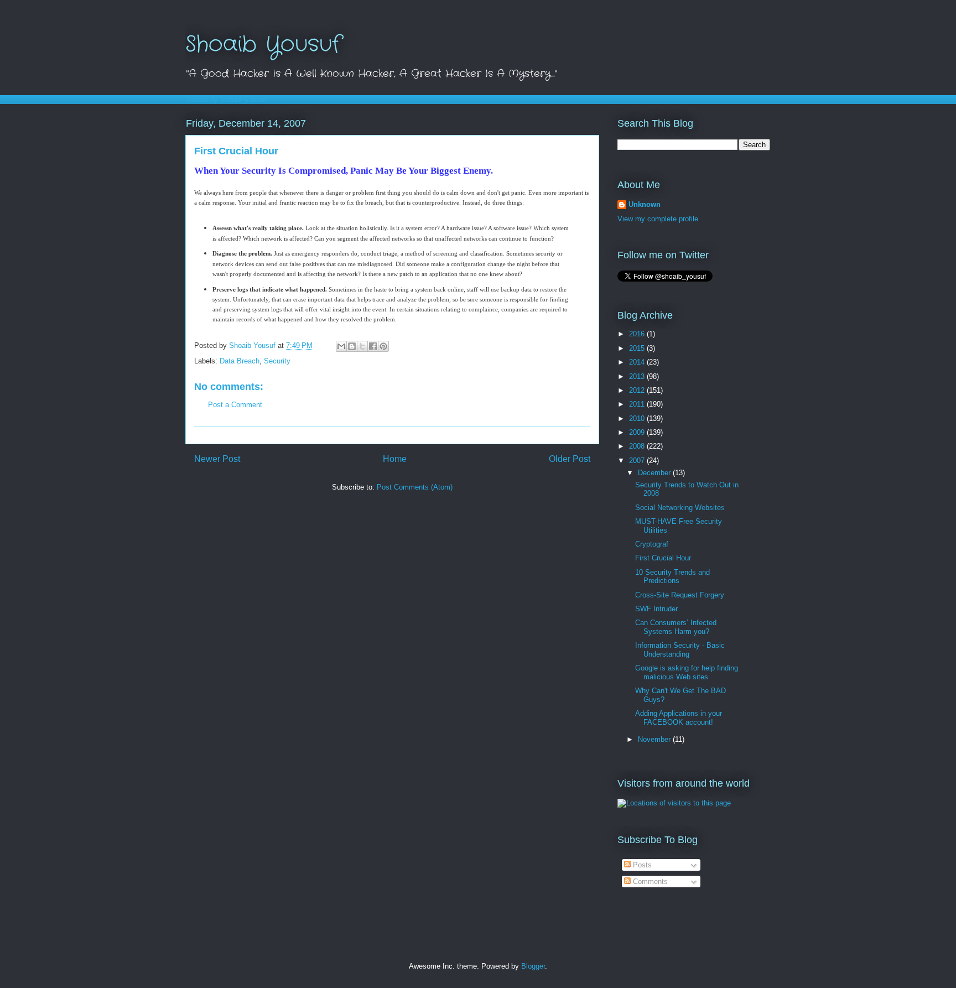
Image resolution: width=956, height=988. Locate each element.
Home (395, 459)
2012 (638, 390)
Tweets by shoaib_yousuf (226, 99)
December (655, 473)
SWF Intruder (656, 609)
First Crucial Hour (663, 558)
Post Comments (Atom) (415, 487)
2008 (638, 446)
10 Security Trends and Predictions (672, 576)
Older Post (569, 459)
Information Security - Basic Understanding (680, 649)
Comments (649, 881)
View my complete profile (657, 219)
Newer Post (217, 459)
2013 (638, 376)
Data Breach (239, 361)
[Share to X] (362, 346)
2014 (638, 362)
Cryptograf (651, 544)
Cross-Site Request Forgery (679, 595)
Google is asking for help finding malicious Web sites (686, 672)
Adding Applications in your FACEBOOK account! (678, 717)
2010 (638, 418)
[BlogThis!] (351, 346)
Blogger (533, 966)
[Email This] (341, 346)
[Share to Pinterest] (383, 346)
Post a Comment (235, 405)
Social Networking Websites (680, 507)
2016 (638, 334)
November (655, 739)
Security (277, 361)
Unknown (644, 204)
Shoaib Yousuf (263, 44)
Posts (641, 865)
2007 (638, 460)
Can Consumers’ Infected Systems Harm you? (675, 627)
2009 (638, 432)
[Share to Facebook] (372, 346)
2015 (638, 348)
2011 (638, 404)
